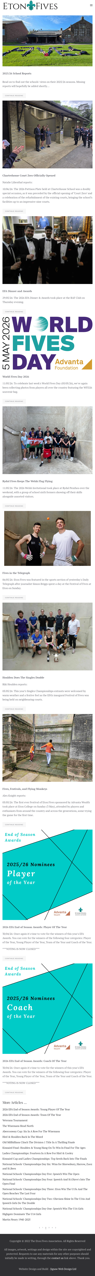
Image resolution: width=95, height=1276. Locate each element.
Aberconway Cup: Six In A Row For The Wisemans (31, 1131)
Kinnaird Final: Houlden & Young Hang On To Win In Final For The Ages (43, 1147)
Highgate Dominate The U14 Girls (21, 1214)
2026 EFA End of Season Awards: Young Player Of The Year (36, 1109)
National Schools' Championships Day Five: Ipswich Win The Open (40, 1174)
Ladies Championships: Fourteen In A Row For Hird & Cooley (37, 1153)
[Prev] (39, 1228)
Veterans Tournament (15, 1120)
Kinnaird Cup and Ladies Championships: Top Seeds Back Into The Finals (44, 1158)
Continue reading (14, 95)
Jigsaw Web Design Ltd (63, 1269)
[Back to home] (30, 5)
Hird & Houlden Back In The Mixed (22, 1137)
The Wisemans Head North (18, 1126)
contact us (57, 1258)
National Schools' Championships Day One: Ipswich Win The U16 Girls (42, 1208)
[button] (91, 5)
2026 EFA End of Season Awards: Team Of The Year (31, 1115)
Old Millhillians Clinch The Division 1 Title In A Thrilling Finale (38, 1142)
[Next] (55, 1228)
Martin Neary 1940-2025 (16, 1219)
